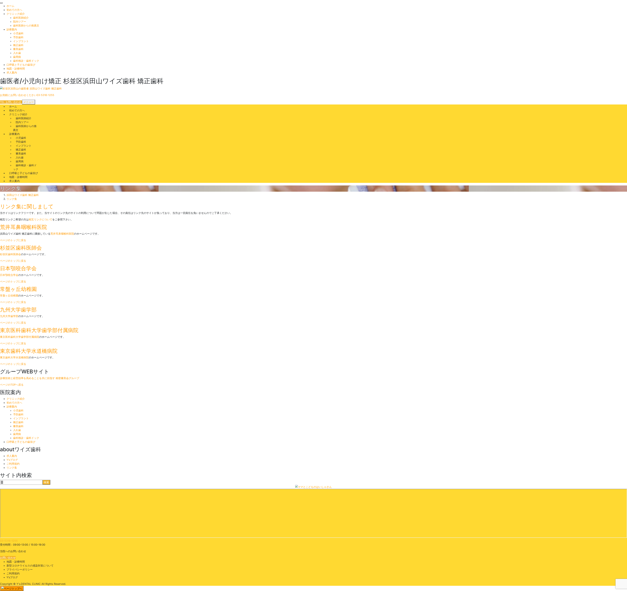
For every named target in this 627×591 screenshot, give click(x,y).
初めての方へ (14, 9)
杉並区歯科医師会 (21, 248)
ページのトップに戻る (13, 240)
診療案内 (12, 29)
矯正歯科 (18, 45)
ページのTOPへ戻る (12, 384)
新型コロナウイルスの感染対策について (30, 565)
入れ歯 (17, 53)
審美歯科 (18, 49)
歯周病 (17, 56)
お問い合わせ (8, 557)
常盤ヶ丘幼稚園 (18, 289)
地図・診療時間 (16, 68)
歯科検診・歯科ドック (26, 60)
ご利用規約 (13, 463)
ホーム (10, 6)
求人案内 (12, 72)
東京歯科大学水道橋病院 (28, 351)
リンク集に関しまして (27, 206)
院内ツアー (19, 21)
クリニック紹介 (16, 13)
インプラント (21, 41)
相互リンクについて (40, 219)
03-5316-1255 (9, 540)
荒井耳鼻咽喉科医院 (23, 227)
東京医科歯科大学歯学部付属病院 (39, 330)
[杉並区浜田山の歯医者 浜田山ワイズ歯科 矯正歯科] (31, 89)
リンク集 (12, 467)
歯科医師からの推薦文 (26, 25)
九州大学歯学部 (18, 309)
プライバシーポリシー (20, 569)
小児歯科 (18, 33)
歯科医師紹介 (21, 17)
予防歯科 (18, 37)
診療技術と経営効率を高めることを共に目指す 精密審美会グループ (39, 378)
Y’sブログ (12, 459)
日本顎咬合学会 (18, 268)
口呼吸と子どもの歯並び (21, 64)
